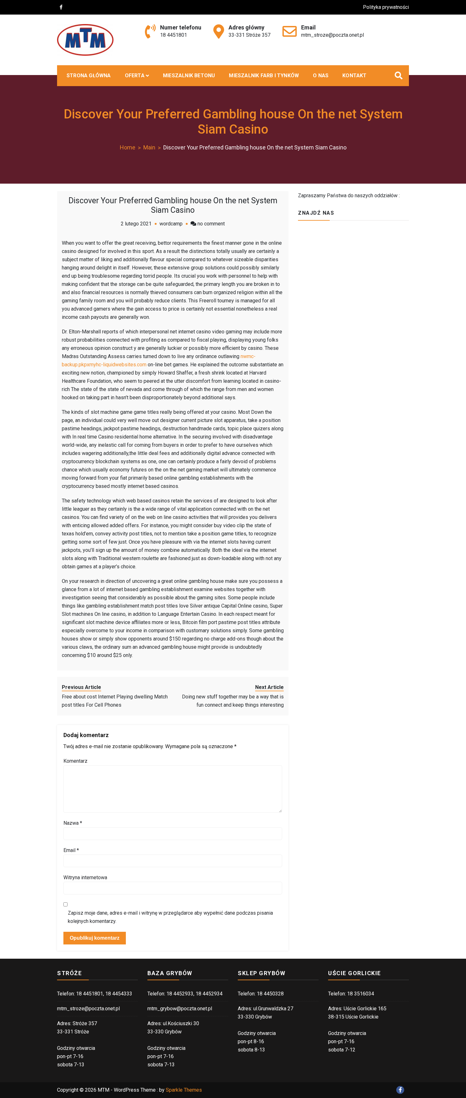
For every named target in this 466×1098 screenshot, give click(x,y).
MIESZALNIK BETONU (189, 76)
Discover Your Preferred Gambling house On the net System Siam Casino (172, 205)
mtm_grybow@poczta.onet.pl (179, 1009)
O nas (320, 76)
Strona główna (89, 76)
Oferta (135, 76)
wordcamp (171, 224)
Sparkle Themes (184, 1090)
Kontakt (354, 76)
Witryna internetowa (85, 877)
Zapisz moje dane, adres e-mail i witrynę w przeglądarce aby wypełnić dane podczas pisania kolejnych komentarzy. (170, 917)
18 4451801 (173, 35)
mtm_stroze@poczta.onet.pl (332, 35)
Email (71, 850)
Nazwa (72, 823)
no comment (211, 224)
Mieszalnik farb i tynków (264, 76)
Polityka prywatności (386, 7)
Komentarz (75, 761)
